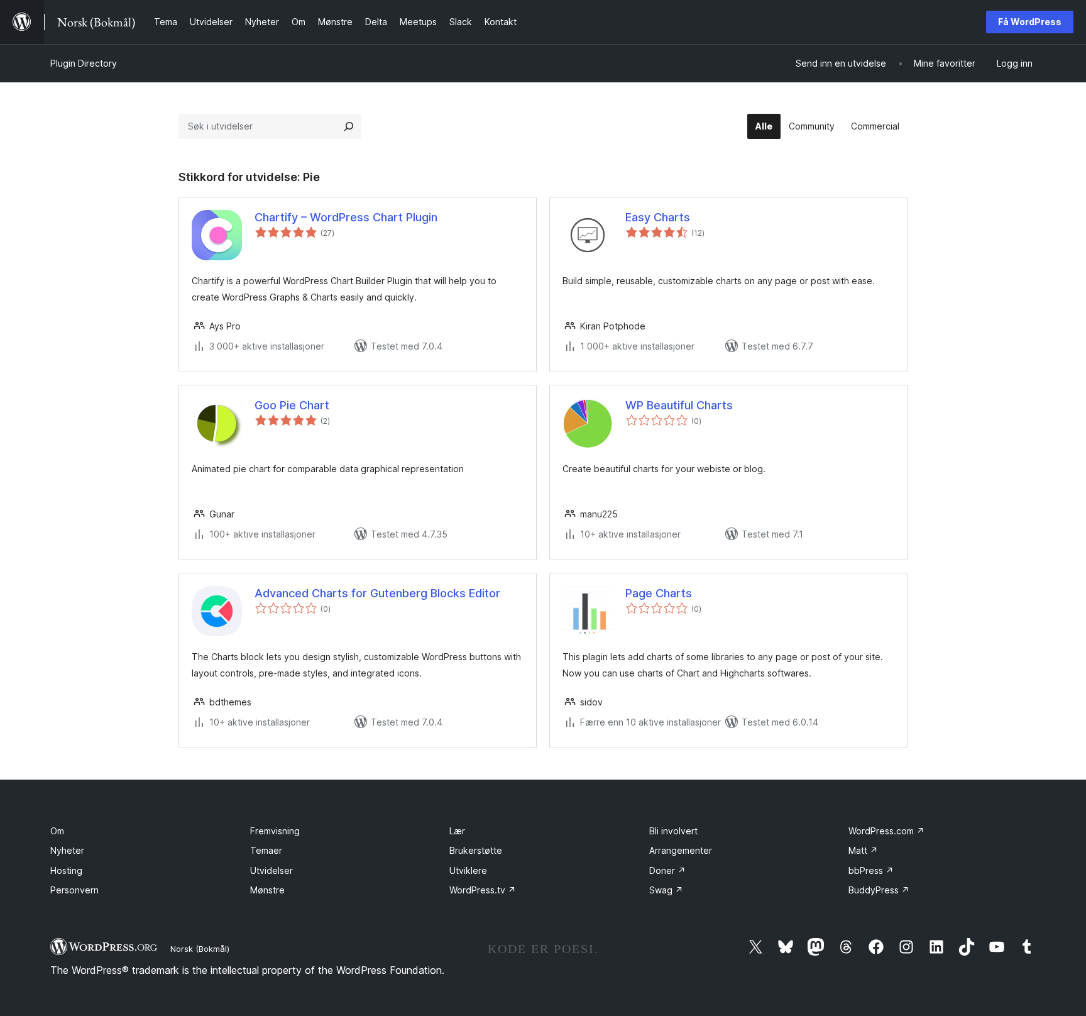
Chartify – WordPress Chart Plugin (346, 217)
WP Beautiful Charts (679, 405)
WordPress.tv (482, 890)
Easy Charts (657, 217)
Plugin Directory (83, 63)
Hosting (66, 870)
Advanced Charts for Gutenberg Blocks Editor (377, 593)
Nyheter (67, 850)
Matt (863, 850)
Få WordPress (1029, 21)
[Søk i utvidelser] (348, 126)
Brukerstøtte (475, 850)
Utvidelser (271, 870)
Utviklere (468, 870)
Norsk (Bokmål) (199, 949)
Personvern (74, 890)
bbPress (871, 870)
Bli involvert (673, 831)
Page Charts (658, 593)
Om (57, 831)
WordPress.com (886, 831)
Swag (666, 890)
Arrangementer (680, 850)
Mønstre (267, 890)
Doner (667, 870)
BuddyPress (878, 890)
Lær (457, 831)
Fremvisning (275, 831)
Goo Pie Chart (292, 405)
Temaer (266, 850)
